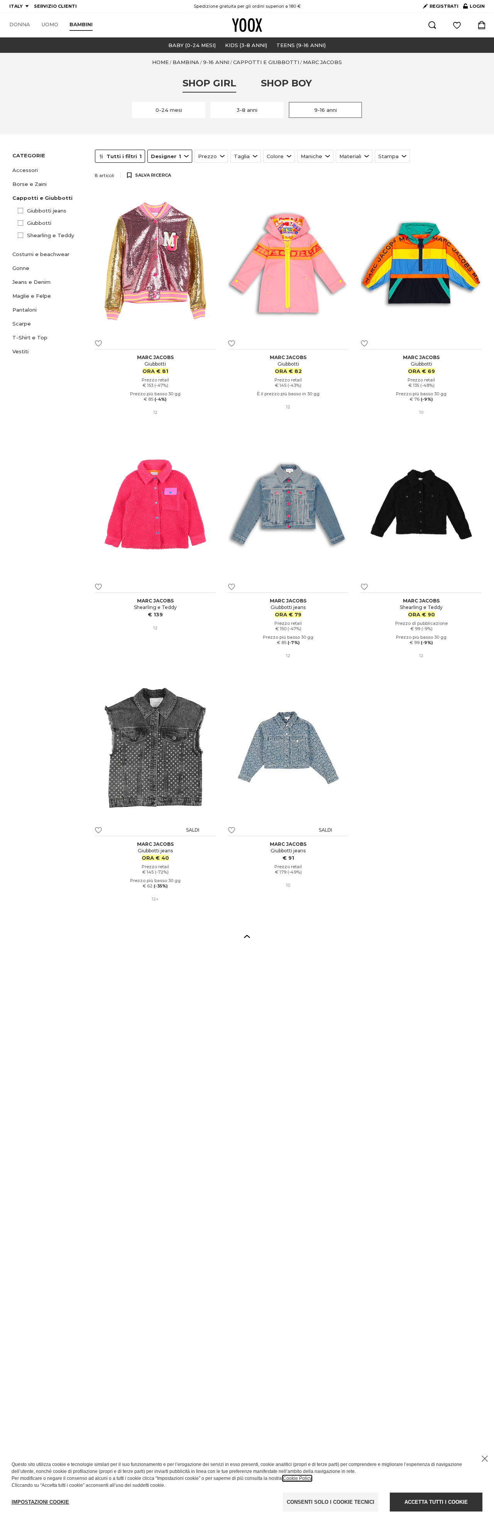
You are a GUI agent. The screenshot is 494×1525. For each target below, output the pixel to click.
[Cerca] (432, 25)
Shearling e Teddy (50, 235)
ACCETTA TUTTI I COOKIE (436, 1502)
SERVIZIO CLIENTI (55, 6)
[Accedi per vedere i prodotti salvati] (457, 25)
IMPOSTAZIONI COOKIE (40, 1502)
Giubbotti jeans (46, 210)
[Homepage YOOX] (247, 25)
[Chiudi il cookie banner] (485, 1459)
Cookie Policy (297, 1478)
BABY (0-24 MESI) (192, 45)
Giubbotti (39, 223)
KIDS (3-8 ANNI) (246, 45)
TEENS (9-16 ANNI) (301, 45)
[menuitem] (19, 25)
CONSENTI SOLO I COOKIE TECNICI (330, 1502)
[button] (49, 170)
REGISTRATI (444, 6)
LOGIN (474, 7)
